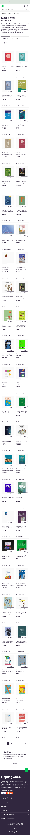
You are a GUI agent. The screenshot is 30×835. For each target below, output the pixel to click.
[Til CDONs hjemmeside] (2, 6)
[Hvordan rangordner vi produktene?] (4, 43)
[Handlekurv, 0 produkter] (24, 6)
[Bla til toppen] (26, 770)
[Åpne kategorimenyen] (27, 6)
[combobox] (15, 9)
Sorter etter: (9, 43)
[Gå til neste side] (25, 743)
